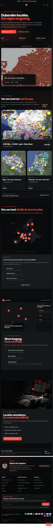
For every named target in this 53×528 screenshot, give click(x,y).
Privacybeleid (37, 488)
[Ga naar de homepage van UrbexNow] (5, 466)
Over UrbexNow (37, 480)
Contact (19, 491)
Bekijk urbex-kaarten (9, 31)
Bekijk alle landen (26, 285)
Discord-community (38, 482)
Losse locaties (5, 482)
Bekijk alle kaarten (45, 105)
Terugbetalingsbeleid (47, 519)
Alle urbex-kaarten (6, 480)
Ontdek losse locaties (24, 31)
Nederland (4, 485)
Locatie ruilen (21, 485)
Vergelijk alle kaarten (45, 195)
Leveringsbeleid (39, 521)
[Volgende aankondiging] (52, 1)
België (3, 488)
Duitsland (4, 491)
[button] (1, 4)
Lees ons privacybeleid (44, 507)
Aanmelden (45, 504)
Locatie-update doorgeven (24, 482)
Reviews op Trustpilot (39, 485)
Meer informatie (47, 452)
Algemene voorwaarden (30, 519)
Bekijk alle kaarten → (44, 466)
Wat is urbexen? (21, 480)
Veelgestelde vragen (22, 488)
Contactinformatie (47, 521)
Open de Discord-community (12, 438)
